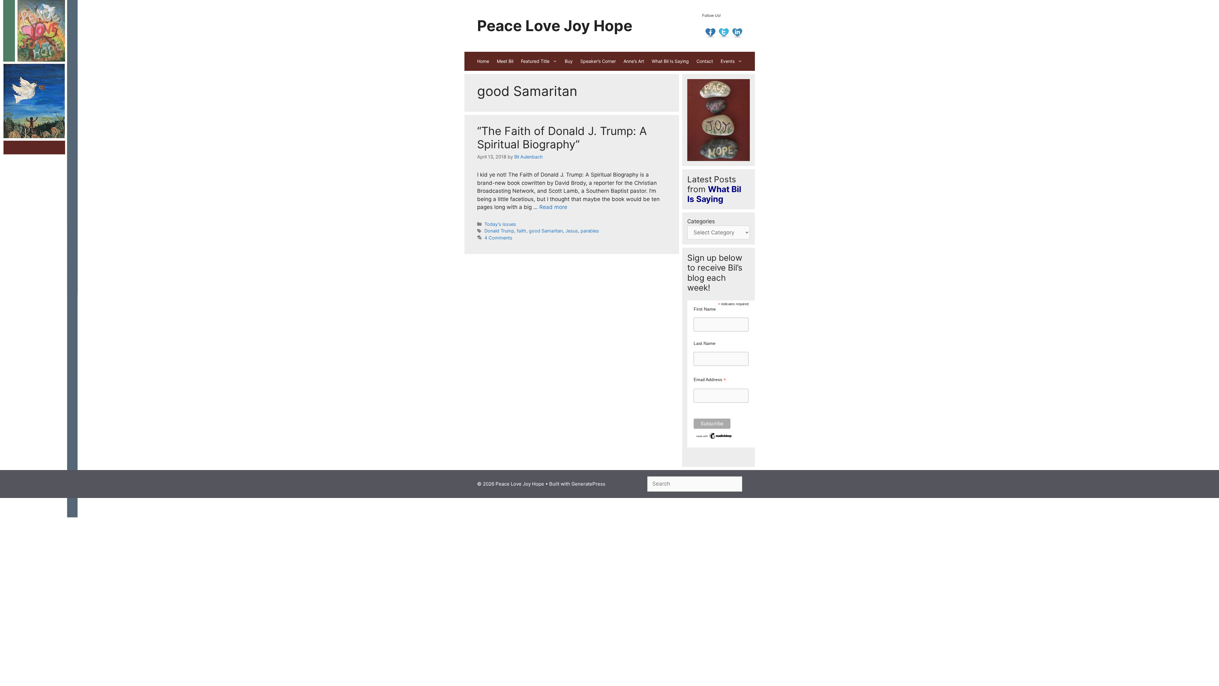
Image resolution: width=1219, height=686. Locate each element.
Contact (704, 61)
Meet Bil (505, 61)
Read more (553, 207)
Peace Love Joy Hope (554, 26)
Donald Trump (499, 230)
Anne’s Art (633, 61)
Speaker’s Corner (598, 61)
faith (521, 230)
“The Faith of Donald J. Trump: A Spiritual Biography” (562, 137)
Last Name (705, 343)
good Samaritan (546, 230)
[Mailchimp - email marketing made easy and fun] (714, 438)
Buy (569, 61)
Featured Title (535, 61)
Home (483, 61)
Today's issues (500, 224)
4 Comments (498, 237)
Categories (701, 221)
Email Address (710, 380)
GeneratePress (588, 484)
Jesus (571, 230)
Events (728, 61)
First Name (705, 309)
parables (590, 230)
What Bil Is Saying (670, 61)
